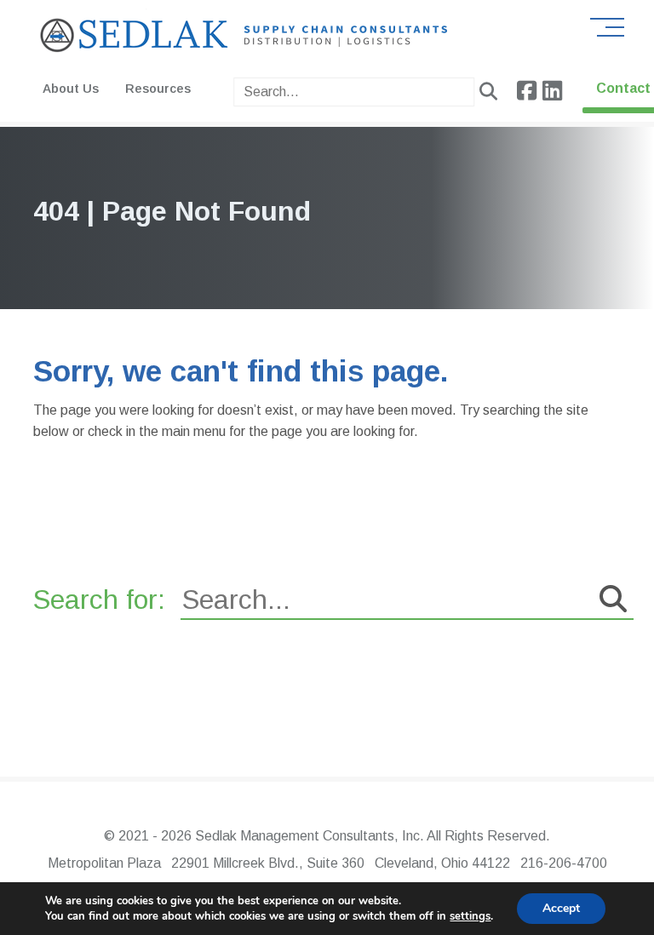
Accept (561, 908)
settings (470, 916)
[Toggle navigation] (607, 26)
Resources (158, 88)
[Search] (488, 91)
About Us (71, 88)
